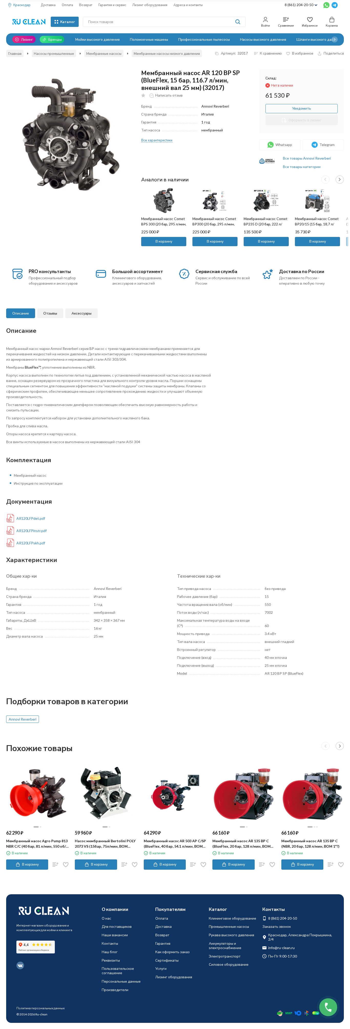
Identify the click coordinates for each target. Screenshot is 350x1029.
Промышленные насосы (229, 926)
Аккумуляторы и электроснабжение (225, 945)
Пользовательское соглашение (118, 970)
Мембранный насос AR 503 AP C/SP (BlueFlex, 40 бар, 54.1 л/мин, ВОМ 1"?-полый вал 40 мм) (175, 844)
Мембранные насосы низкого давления (167, 53)
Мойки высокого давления (97, 39)
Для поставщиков (117, 926)
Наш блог (110, 952)
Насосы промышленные (54, 53)
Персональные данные (121, 981)
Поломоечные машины (149, 39)
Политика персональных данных (40, 1008)
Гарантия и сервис (112, 5)
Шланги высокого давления (319, 39)
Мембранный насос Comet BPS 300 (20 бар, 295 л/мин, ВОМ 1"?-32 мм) (163, 224)
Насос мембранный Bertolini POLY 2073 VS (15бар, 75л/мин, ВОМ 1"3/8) (105, 844)
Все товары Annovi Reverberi (307, 158)
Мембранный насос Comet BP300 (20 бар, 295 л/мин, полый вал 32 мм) (214, 224)
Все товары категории (302, 166)
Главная (15, 53)
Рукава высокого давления (231, 935)
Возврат (85, 5)
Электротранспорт (225, 956)
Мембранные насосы (103, 53)
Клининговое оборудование (232, 918)
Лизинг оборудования (149, 5)
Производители (115, 990)
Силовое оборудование (229, 964)
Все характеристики (156, 140)
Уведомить (301, 108)
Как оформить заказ (172, 952)
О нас (106, 918)
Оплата (67, 5)
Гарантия (162, 943)
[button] (335, 39)
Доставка (48, 5)
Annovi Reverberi (22, 719)
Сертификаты (167, 960)
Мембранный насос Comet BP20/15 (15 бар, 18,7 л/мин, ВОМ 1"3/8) (317, 224)
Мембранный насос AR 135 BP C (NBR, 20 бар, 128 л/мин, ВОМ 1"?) (310, 843)
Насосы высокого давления (263, 39)
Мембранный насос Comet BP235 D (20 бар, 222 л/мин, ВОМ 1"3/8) (265, 224)
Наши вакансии (115, 935)
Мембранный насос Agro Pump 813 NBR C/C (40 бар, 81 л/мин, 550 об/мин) (37, 844)
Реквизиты (111, 960)
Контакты (110, 943)
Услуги (161, 968)
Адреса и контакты (188, 5)
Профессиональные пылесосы (204, 39)
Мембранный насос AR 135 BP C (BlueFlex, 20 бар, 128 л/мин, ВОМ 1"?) (241, 844)
